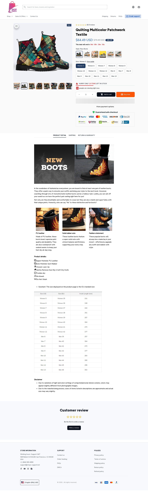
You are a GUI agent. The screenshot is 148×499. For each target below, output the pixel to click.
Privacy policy (99, 455)
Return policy (98, 467)
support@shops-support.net (30, 465)
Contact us (61, 455)
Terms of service (100, 459)
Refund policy (99, 471)
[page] (134, 16)
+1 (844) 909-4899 (26, 462)
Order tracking (62, 459)
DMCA (59, 467)
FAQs (59, 463)
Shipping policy (99, 463)
